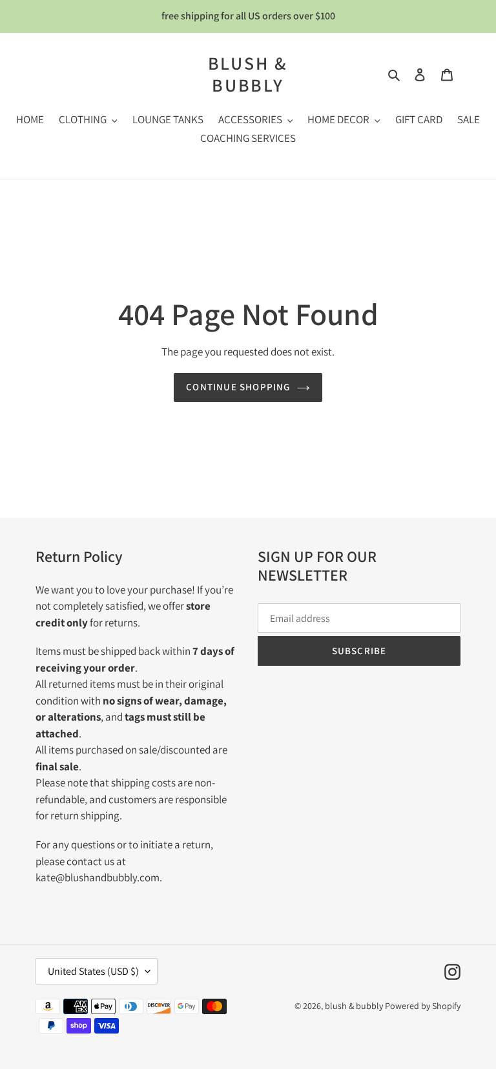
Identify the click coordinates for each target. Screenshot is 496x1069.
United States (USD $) (93, 971)
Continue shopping (238, 387)
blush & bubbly (248, 73)
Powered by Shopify (422, 1006)
